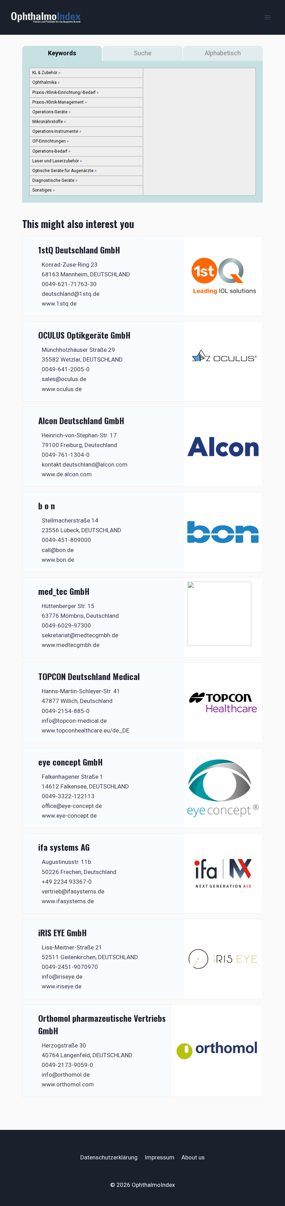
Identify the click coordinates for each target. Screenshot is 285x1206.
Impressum (159, 1157)
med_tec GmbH (63, 591)
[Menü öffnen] (267, 17)
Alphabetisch (223, 53)
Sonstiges (42, 190)
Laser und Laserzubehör (55, 161)
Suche (143, 53)
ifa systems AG (64, 847)
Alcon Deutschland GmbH (81, 420)
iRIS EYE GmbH (62, 932)
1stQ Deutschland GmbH (79, 249)
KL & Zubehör (44, 72)
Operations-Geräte (49, 112)
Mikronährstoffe (47, 121)
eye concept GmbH (70, 761)
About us (193, 1157)
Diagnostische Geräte (53, 180)
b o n (46, 505)
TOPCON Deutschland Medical (89, 676)
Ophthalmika (44, 82)
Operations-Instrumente (55, 131)
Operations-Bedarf (49, 151)
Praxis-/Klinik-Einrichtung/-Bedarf (64, 92)
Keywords (62, 53)
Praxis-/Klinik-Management (58, 102)
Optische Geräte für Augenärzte (62, 170)
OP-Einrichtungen (49, 141)
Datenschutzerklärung (109, 1157)
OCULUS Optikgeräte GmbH (84, 335)
